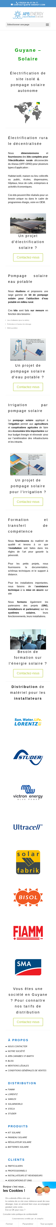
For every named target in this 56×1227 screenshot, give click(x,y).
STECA (11, 1109)
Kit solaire (14, 1132)
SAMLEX (12, 1099)
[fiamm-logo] (28, 947)
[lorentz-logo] (28, 737)
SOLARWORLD (15, 1104)
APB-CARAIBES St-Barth (21, 1056)
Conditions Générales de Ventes (27, 1070)
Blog (11, 1061)
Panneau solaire (17, 1137)
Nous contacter (17, 1046)
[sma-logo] (28, 982)
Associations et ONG (20, 1180)
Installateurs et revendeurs (25, 1175)
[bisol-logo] (28, 912)
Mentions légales (18, 1065)
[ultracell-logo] (28, 842)
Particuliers (15, 1166)
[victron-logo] (28, 807)
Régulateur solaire (19, 1142)
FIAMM (11, 1089)
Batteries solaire (18, 1147)
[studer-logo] (28, 772)
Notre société (16, 1051)
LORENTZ (13, 1094)
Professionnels (17, 1171)
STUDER (12, 1113)
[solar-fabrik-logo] (28, 877)
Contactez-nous (28, 257)
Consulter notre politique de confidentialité (20, 1214)
